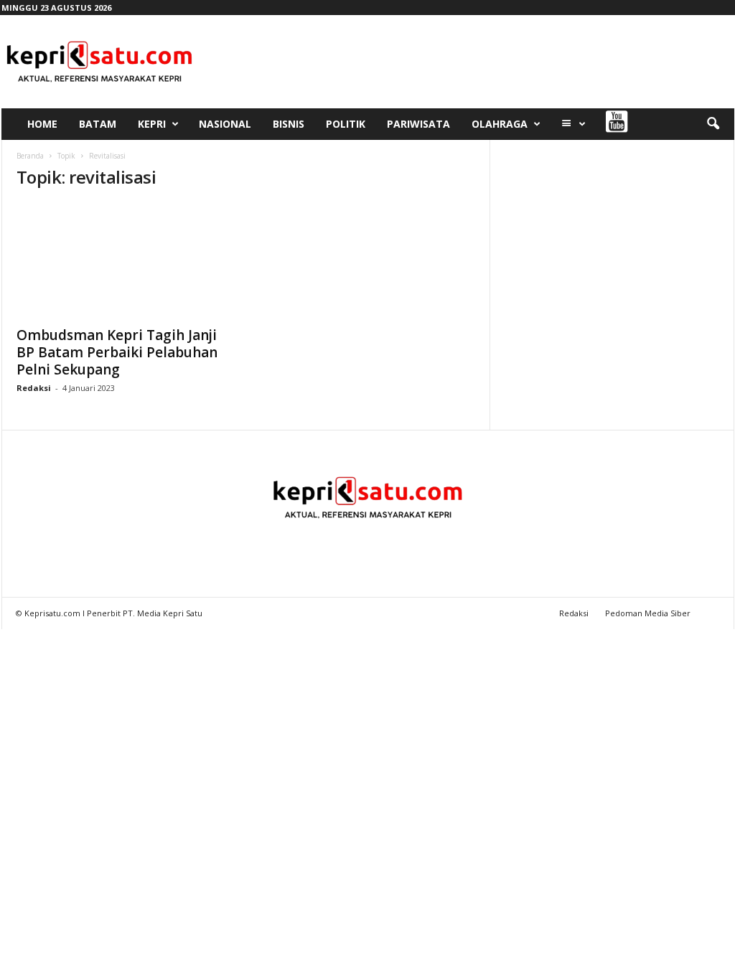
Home (42, 124)
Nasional (225, 124)
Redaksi (34, 387)
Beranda (30, 156)
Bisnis (288, 124)
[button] (713, 124)
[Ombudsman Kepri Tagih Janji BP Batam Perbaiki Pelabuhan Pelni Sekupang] (124, 260)
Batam (97, 124)
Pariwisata (418, 124)
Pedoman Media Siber (647, 613)
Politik (345, 124)
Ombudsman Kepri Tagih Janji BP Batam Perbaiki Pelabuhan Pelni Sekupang (117, 352)
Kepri (152, 124)
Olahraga (500, 124)
